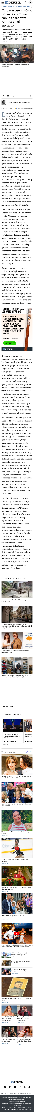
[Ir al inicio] (13, 2)
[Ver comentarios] (31, 7)
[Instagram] (20, 1087)
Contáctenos (22, 1093)
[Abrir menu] (3, 2)
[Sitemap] (29, 1087)
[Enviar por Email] (18, 96)
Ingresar (26, 2)
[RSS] (25, 1087)
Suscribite (10, 343)
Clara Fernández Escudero (18, 102)
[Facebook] (5, 1087)
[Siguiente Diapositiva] (31, 730)
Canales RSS (4, 1093)
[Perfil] (17, 1083)
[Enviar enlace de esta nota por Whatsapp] (13, 96)
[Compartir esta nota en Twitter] (8, 96)
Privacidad (30, 1093)
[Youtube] (15, 1087)
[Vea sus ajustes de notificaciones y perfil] (30, 2)
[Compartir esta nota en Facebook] (3, 96)
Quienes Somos (13, 1093)
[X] (10, 1087)
